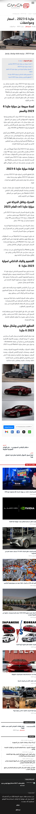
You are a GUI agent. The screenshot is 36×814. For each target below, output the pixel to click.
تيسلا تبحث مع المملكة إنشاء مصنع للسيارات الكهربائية (24, 674)
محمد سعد (22, 785)
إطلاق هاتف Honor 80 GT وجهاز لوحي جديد (12, 783)
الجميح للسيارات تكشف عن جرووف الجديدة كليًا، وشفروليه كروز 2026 (20, 492)
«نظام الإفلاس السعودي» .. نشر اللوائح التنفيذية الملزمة (16, 447)
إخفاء (20, 60)
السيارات (29, 13)
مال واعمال (28, 26)
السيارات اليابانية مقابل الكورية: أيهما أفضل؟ (26, 644)
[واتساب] (29, 433)
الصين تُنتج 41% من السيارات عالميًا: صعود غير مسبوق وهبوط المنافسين (20, 583)
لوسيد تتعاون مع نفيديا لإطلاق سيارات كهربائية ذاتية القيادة (22, 521)
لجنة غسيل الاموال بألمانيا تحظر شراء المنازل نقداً (19, 455)
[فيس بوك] (18, 433)
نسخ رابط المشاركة (9, 427)
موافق (18, 805)
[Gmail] (6, 433)
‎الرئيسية (34, 13)
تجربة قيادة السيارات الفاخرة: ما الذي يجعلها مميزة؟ (24, 710)
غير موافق (18, 809)
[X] (23, 433)
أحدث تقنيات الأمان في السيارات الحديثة (27, 681)
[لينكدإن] (12, 433)
